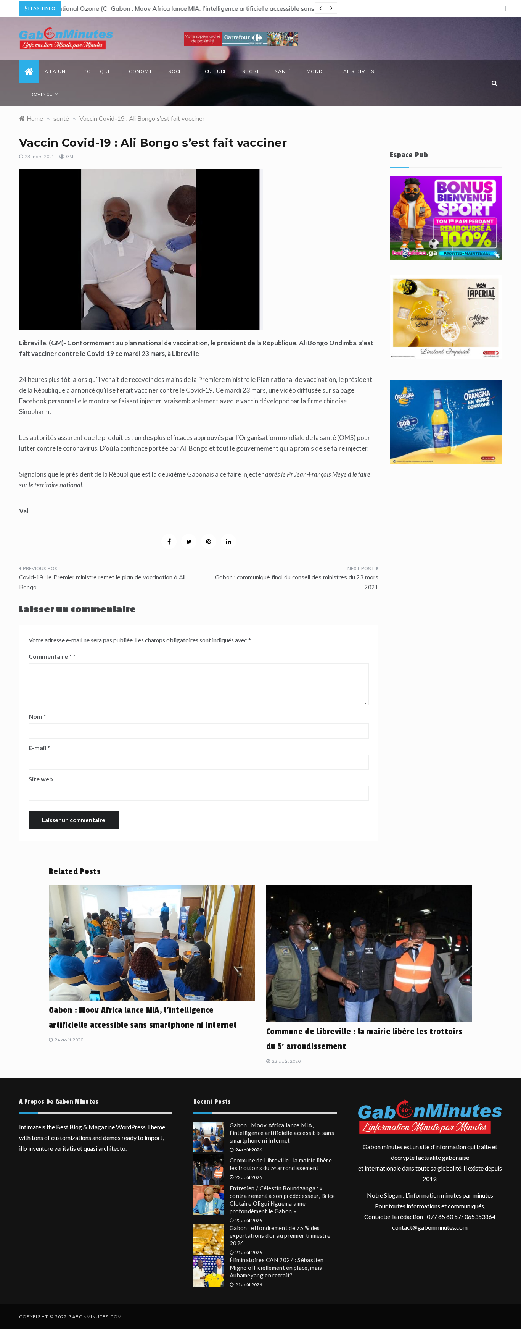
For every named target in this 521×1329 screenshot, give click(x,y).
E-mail (39, 747)
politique (97, 71)
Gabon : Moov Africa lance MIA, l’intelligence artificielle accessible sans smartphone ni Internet (200, 8)
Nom (37, 716)
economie (139, 71)
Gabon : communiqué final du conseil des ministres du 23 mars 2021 (296, 582)
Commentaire (50, 656)
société (179, 71)
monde (316, 71)
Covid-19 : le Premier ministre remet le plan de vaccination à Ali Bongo (102, 582)
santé (283, 71)
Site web (41, 779)
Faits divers (358, 71)
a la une (56, 71)
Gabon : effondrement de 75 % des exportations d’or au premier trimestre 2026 (280, 1235)
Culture (216, 71)
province (39, 94)
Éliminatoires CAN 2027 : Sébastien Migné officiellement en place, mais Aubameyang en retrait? (276, 1267)
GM (69, 156)
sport (250, 71)
